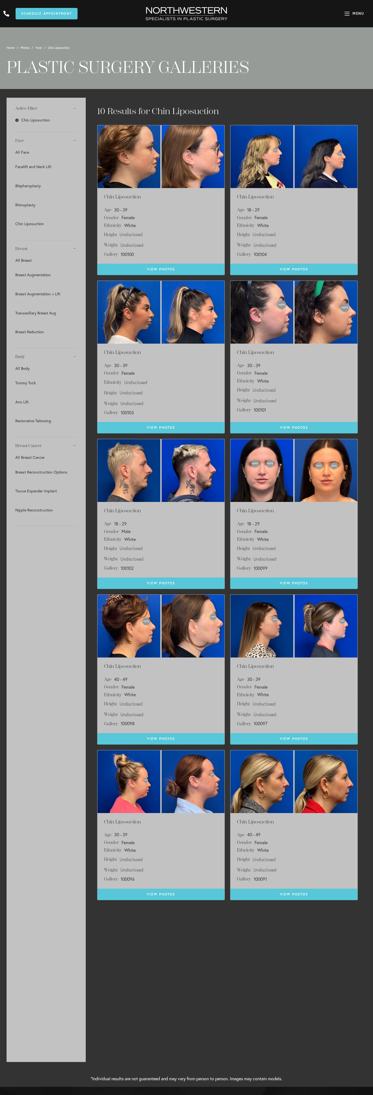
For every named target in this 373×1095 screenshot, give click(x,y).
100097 (260, 723)
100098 (128, 723)
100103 (127, 412)
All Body (22, 368)
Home (10, 48)
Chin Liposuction (29, 223)
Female (128, 217)
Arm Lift (22, 401)
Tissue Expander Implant (36, 490)
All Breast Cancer (30, 457)
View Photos (161, 269)
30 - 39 (121, 209)
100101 (260, 409)
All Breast (23, 260)
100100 (127, 254)
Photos (24, 48)
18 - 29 (253, 209)
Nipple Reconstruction (34, 510)
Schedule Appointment (46, 13)
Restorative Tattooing (33, 420)
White (130, 225)
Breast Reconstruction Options (41, 472)
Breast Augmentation (33, 274)
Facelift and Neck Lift (33, 166)
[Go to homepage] (186, 13)
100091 (260, 879)
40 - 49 (121, 679)
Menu (358, 13)
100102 (127, 568)
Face (38, 48)
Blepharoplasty (28, 185)
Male (126, 531)
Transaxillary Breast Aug (35, 313)
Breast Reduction (29, 331)
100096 (128, 879)
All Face (22, 152)
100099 (261, 568)
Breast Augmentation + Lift (37, 293)
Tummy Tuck (25, 382)
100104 (260, 254)
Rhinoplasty (25, 204)
